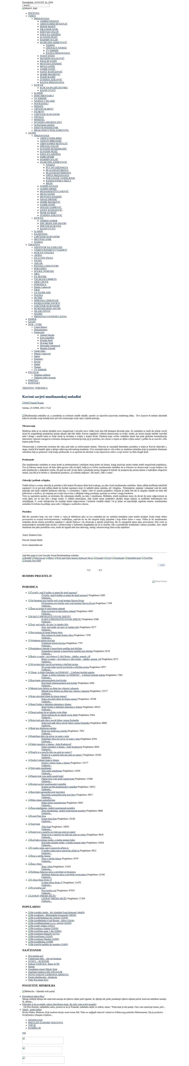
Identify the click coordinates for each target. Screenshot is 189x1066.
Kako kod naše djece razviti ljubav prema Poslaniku (65, 723)
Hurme (31, 966)
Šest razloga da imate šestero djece (57, 635)
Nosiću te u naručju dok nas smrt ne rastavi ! (62, 755)
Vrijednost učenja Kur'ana (53, 643)
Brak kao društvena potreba (54, 731)
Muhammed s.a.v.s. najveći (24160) (54, 923)
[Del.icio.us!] (38, 558)
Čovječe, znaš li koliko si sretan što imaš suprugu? (64, 595)
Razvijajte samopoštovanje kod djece (58, 795)
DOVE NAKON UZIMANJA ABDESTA (48, 974)
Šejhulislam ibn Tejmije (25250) (53, 918)
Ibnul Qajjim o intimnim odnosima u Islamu (61, 707)
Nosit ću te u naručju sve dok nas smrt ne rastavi (63, 834)
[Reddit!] (27, 558)
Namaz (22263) (45, 936)
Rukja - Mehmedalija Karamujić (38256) (57, 915)
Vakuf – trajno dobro (32, 1009)
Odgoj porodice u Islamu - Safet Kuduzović (61, 747)
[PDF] (25, 403)
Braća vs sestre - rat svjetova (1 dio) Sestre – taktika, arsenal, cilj (71, 659)
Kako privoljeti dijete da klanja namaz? (59, 699)
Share (162, 565)
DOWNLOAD (35, 1020)
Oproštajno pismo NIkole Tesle (42, 969)
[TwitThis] (147, 558)
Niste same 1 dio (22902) (50, 931)
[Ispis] (32, 403)
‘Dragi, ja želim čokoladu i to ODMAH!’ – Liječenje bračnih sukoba (73, 675)
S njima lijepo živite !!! (52, 882)
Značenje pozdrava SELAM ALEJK (45, 972)
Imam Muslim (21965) (48, 939)
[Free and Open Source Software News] (74, 558)
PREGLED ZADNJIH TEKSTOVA (45, 1022)
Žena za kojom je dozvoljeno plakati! (58, 611)
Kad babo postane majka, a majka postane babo (63, 842)
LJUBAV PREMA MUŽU (54, 898)
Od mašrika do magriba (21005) (53, 944)
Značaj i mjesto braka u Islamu (55, 763)
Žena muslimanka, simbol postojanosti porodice (63, 810)
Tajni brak (46, 826)
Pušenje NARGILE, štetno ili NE (44, 964)
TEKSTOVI (28, 388)
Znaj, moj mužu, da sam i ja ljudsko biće (60, 627)
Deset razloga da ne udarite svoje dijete (59, 715)
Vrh (24, 1033)
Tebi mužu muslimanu (51, 771)
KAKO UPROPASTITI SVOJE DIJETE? (61, 619)
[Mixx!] (50, 558)
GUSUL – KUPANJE (38, 961)
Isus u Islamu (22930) (48, 928)
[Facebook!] (118, 558)
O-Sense (163, 581)
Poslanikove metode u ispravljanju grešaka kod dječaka (67, 651)
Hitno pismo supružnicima (53, 802)
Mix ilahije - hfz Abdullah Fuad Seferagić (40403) (61, 912)
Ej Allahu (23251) (46, 926)
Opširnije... (46, 598)
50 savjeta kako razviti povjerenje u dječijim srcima (65, 667)
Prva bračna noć (49, 890)
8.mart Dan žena (49, 818)
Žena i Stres (47, 866)
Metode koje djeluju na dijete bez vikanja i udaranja (65, 691)
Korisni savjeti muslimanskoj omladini (59, 787)
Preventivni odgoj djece (33, 996)
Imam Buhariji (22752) (49, 934)
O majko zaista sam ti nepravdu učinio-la (60, 850)
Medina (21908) (45, 942)
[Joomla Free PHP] (31, 560)
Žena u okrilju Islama (51, 858)
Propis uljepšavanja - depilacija (42, 977)
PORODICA (41, 388)
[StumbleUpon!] (133, 558)
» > (100, 569)
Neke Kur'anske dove (38, 980)
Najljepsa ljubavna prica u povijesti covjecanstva (64, 874)
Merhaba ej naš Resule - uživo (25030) (56, 920)
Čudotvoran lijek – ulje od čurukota (44, 958)
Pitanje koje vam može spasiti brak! (58, 779)
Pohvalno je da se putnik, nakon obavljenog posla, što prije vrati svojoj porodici (59, 1004)
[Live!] (108, 558)
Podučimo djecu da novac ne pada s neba (60, 739)
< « (88, 569)
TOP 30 (32, 1025)
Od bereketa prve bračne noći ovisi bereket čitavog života (68, 603)
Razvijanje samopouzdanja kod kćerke (59, 683)
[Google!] (99, 558)
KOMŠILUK (34, 1028)
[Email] (40, 403)
